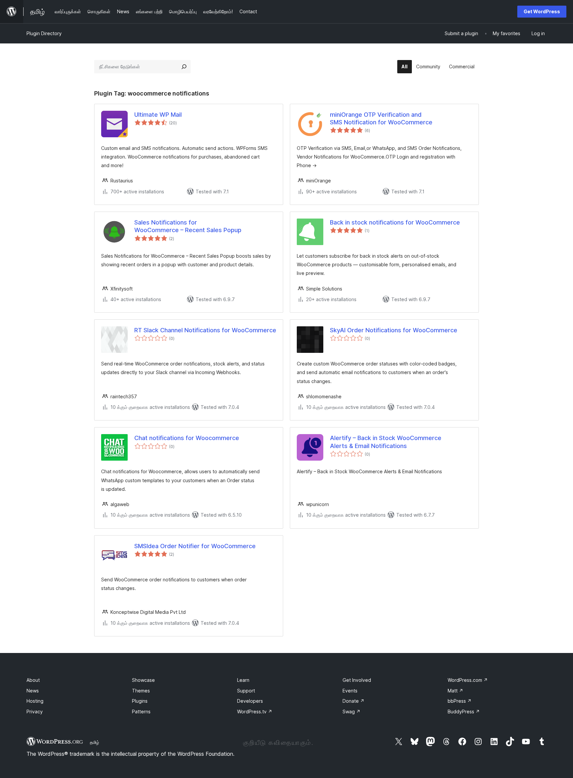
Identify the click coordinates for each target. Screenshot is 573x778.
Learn (243, 680)
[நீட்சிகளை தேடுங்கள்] (184, 66)
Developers (250, 701)
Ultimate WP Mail (158, 114)
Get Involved (357, 680)
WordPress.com (468, 680)
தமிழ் (94, 742)
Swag (351, 711)
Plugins (140, 701)
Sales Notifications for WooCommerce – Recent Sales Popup (187, 226)
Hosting (35, 701)
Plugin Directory (44, 33)
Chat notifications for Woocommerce (186, 437)
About (33, 680)
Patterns (141, 711)
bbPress (460, 701)
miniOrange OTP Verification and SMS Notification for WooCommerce (381, 118)
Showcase (143, 680)
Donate (353, 701)
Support (246, 690)
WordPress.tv (254, 711)
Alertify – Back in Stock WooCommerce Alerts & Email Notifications (385, 441)
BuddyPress (464, 711)
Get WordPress (542, 11)
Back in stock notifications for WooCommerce (395, 222)
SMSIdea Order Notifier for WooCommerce (195, 546)
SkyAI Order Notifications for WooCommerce (393, 330)
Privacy (35, 711)
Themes (141, 690)
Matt (455, 690)
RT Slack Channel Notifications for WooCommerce (205, 330)
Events (350, 690)
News (33, 690)
